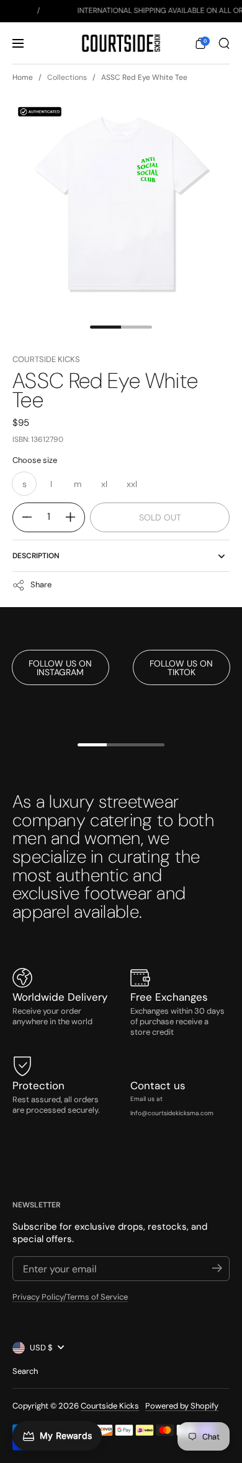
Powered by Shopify (181, 1405)
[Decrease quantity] (22, 517)
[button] (200, 43)
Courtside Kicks (46, 359)
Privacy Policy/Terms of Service (70, 1297)
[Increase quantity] (75, 517)
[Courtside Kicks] (120, 43)
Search (25, 1371)
